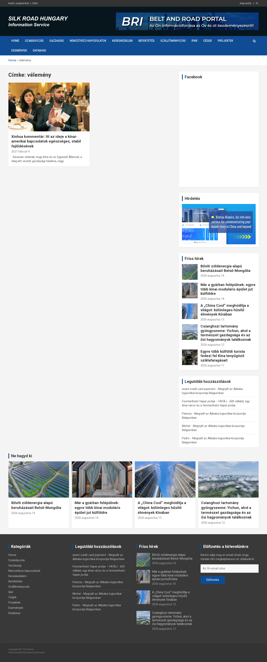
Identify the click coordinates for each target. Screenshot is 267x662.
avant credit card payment (198, 389)
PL (257, 3)
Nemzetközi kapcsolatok (88, 40)
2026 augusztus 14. (213, 275)
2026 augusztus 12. (213, 344)
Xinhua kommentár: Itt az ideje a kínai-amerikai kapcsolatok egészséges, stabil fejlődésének (46, 141)
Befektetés (146, 40)
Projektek (225, 40)
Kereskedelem (122, 40)
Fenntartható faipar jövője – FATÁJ (204, 401)
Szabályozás (34, 40)
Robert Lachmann (35, 652)
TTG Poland (27, 649)
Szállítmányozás (173, 40)
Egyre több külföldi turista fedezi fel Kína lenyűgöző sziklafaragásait (223, 356)
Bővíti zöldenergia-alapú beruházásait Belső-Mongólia (225, 268)
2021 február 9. (20, 151)
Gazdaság (56, 40)
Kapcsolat (245, 3)
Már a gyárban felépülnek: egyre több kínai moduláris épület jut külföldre (228, 289)
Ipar (194, 40)
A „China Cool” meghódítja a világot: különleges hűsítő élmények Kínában (225, 310)
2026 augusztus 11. (213, 365)
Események (19, 50)
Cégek (207, 40)
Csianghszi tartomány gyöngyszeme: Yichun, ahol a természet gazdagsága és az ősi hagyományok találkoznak (226, 333)
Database (39, 50)
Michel (186, 426)
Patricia (187, 413)
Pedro (186, 438)
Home (15, 40)
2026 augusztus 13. (213, 319)
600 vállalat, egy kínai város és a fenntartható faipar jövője (99, 570)
